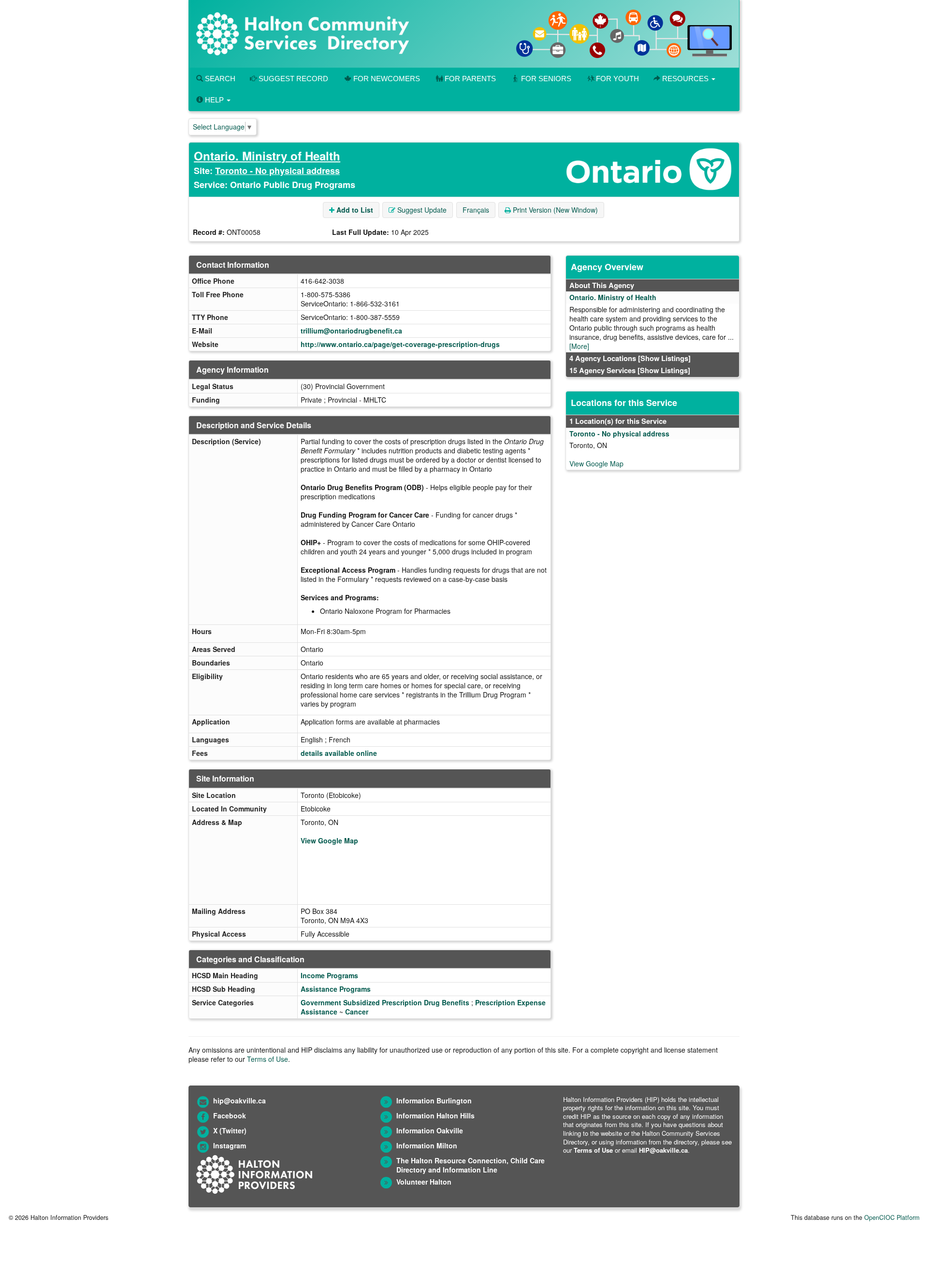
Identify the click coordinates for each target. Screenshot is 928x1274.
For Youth (617, 78)
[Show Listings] (664, 358)
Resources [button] (685, 78)
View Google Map (329, 840)
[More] (579, 346)
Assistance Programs (336, 989)
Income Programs (329, 975)
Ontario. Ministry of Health (267, 155)
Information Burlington (434, 1100)
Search (219, 78)
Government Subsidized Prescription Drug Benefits (385, 1002)
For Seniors (546, 78)
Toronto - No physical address (277, 170)
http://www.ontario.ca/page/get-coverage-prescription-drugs (400, 344)
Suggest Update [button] (421, 210)
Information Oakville (429, 1130)
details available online (339, 753)
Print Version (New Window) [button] (554, 210)
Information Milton (426, 1145)
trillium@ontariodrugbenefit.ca (351, 330)
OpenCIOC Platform (891, 1217)
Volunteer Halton (423, 1182)
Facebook (229, 1115)
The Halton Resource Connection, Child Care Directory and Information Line (470, 1165)
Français (476, 210)
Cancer (356, 1011)
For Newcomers (386, 78)
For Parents (470, 78)
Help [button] (214, 100)
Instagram (229, 1145)
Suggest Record (292, 78)
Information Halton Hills (435, 1115)
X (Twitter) (229, 1130)
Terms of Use (267, 1059)
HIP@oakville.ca (663, 1150)
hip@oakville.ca (239, 1100)
